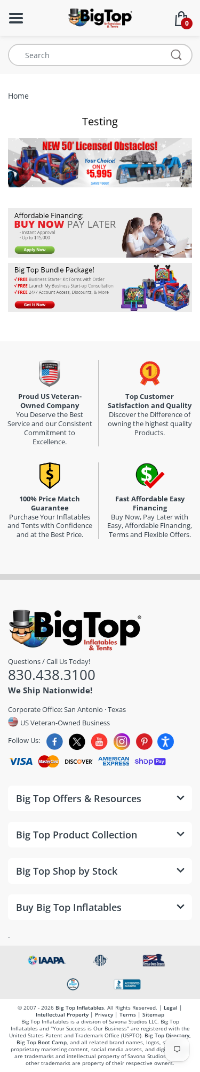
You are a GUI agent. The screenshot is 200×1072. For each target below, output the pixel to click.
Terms (127, 1014)
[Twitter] (77, 741)
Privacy (104, 1014)
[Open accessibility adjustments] (165, 741)
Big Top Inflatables (79, 1007)
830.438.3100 (51, 674)
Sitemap (153, 1014)
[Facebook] (54, 741)
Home (18, 96)
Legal (171, 1007)
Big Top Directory (167, 1035)
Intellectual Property (62, 1014)
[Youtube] (99, 741)
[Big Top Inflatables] (100, 17)
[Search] (177, 55)
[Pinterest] (144, 741)
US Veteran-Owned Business (64, 722)
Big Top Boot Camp (42, 1042)
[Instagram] (122, 741)
